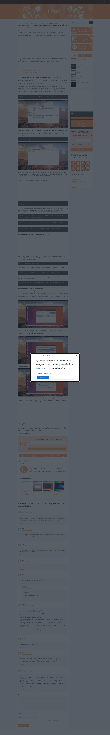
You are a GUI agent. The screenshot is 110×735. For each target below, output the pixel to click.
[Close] (77, 356)
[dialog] (55, 367)
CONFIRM (42, 377)
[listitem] (55, 373)
